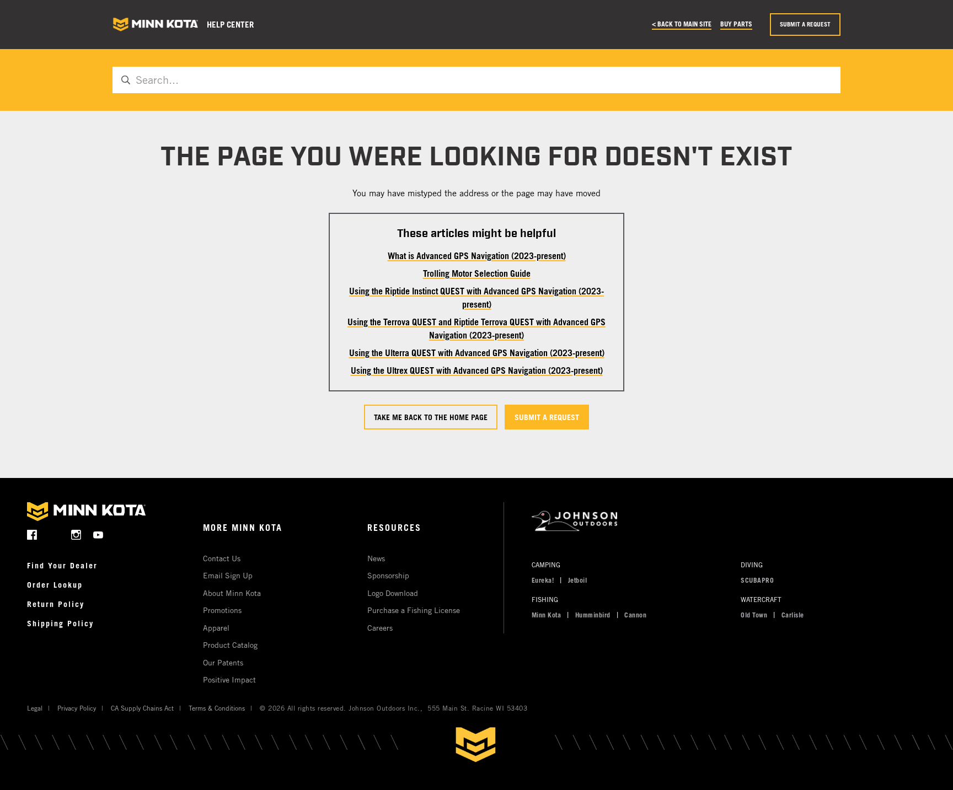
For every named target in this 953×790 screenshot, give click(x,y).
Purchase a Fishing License (413, 610)
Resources (394, 527)
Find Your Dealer (62, 565)
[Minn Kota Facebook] (32, 534)
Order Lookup (55, 584)
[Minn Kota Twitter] (54, 534)
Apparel (216, 627)
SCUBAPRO (757, 580)
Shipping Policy (60, 623)
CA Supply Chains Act (142, 707)
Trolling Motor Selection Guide (477, 273)
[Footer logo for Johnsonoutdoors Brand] (724, 521)
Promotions (222, 610)
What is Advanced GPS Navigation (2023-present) (477, 255)
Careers (380, 627)
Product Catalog (230, 644)
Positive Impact (229, 679)
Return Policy (55, 604)
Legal (34, 707)
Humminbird (593, 614)
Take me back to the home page (431, 417)
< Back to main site (681, 23)
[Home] (155, 24)
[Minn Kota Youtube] (98, 534)
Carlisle (792, 614)
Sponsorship (388, 575)
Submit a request (805, 24)
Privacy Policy (76, 707)
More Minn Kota (242, 527)
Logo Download (392, 593)
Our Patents (223, 662)
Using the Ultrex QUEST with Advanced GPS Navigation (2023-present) (477, 370)
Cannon (635, 614)
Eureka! (543, 580)
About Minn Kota (232, 593)
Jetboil (577, 580)
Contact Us (221, 558)
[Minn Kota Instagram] (76, 534)
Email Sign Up (228, 575)
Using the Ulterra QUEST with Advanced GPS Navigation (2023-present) (476, 352)
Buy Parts (736, 23)
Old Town (754, 614)
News (376, 558)
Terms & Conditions (217, 707)
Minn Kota (546, 614)
